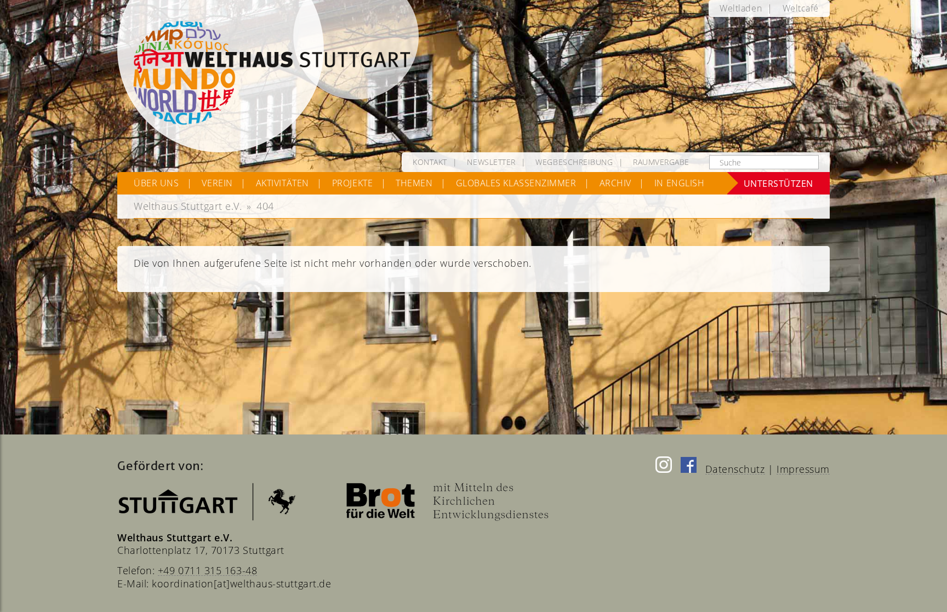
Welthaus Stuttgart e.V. (188, 206)
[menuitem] (741, 8)
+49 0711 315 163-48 (207, 570)
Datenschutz (735, 469)
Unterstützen (778, 183)
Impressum (803, 469)
